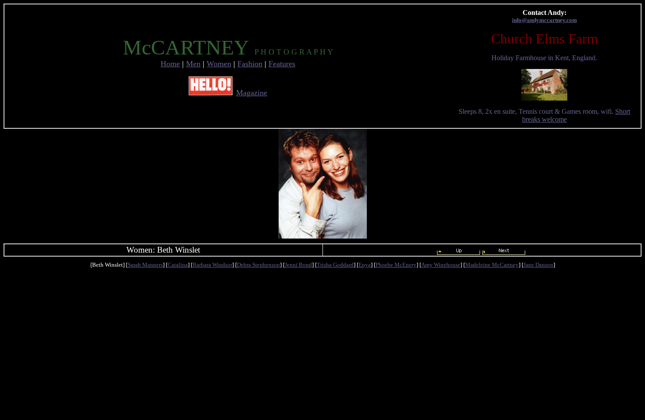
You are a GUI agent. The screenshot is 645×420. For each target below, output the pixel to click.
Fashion (249, 63)
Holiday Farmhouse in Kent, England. (544, 58)
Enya (364, 264)
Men (193, 63)
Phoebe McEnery (396, 264)
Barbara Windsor (212, 264)
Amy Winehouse (440, 264)
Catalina (178, 264)
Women (219, 63)
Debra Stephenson (258, 264)
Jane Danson (538, 264)
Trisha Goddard (335, 264)
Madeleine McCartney (492, 264)
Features (282, 63)
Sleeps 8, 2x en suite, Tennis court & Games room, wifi (535, 111)
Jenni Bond (298, 264)
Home (170, 63)
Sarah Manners (145, 264)
